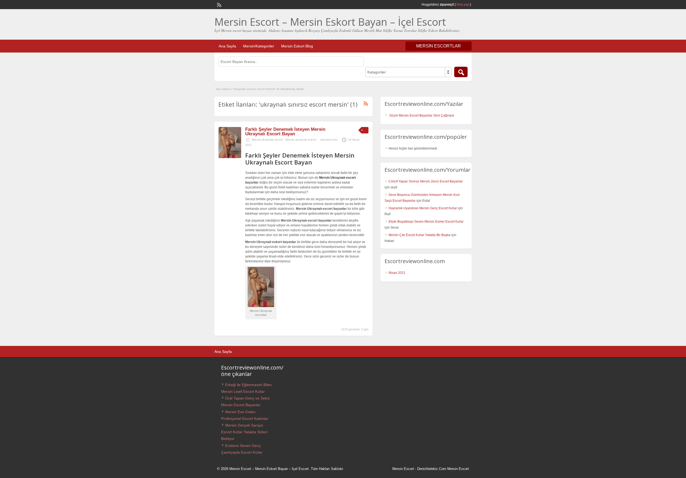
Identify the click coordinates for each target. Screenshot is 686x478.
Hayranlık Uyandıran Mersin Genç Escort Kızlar (423, 208)
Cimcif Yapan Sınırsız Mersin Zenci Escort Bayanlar (426, 181)
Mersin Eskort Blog (297, 46)
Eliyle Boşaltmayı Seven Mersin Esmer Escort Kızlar (426, 221)
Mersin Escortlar (438, 46)
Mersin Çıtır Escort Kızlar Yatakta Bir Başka (419, 235)
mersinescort (328, 139)
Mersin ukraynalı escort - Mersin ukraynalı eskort (284, 139)
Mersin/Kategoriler (258, 46)
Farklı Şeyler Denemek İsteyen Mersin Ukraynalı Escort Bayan (285, 131)
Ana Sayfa (227, 46)
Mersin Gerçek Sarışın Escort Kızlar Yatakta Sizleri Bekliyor (244, 432)
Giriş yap (462, 4)
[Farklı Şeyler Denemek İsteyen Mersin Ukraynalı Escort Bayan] (229, 157)
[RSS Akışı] (219, 4)
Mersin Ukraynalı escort (337, 178)
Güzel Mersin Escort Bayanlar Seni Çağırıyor (421, 115)
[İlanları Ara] (461, 72)
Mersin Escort (403, 469)
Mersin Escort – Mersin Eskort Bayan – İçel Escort (330, 22)
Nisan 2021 (397, 273)
